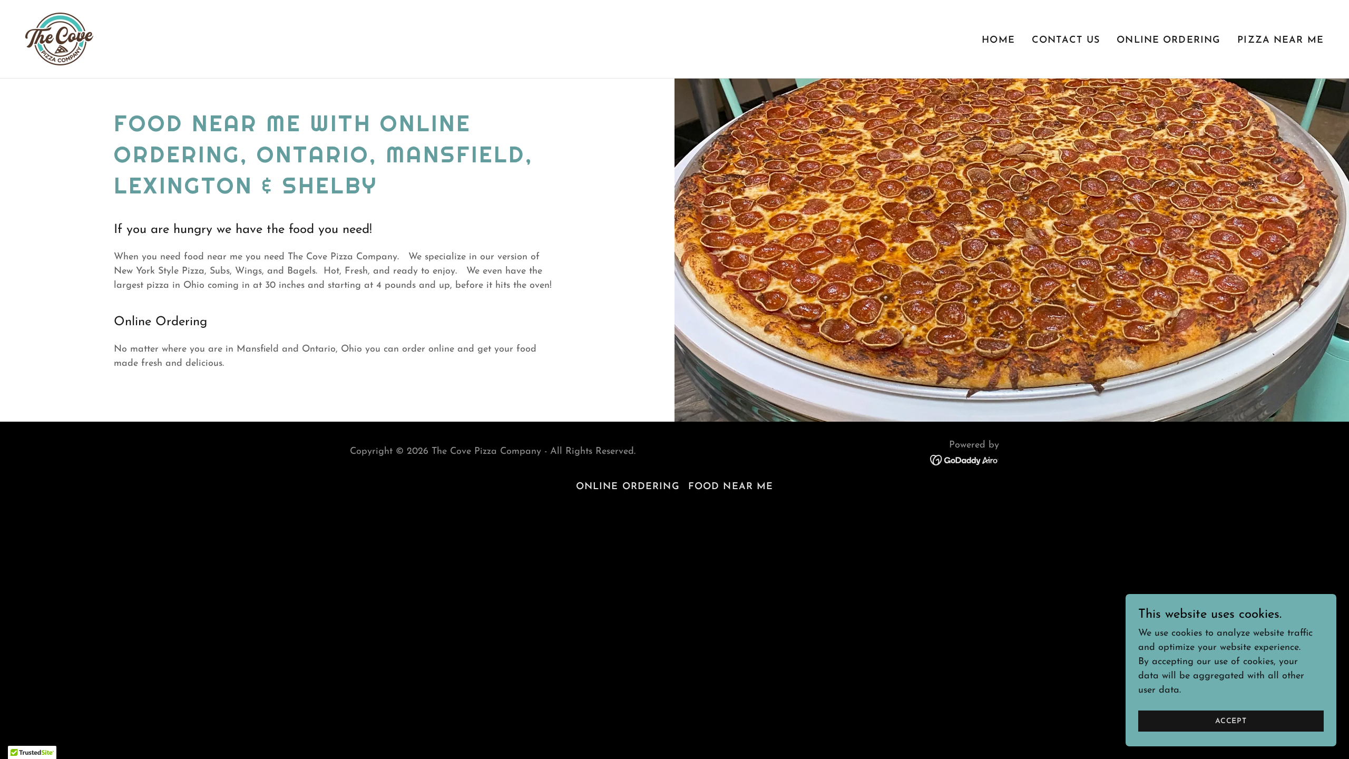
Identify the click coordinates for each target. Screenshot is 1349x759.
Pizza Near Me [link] (1280, 40)
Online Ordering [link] (1168, 40)
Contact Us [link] (1066, 40)
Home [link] (998, 40)
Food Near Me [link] (731, 487)
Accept (1231, 721)
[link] (59, 38)
